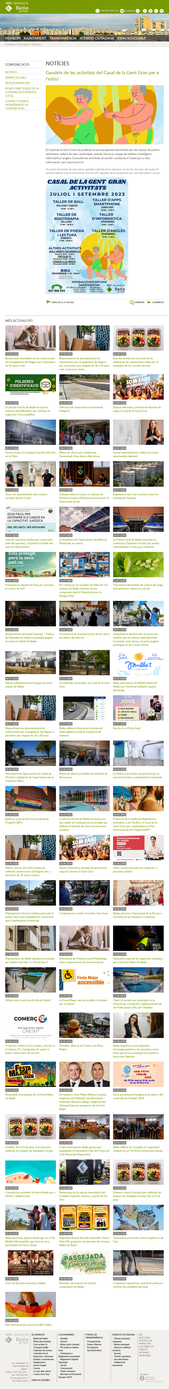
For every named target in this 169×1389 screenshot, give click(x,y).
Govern (63, 1341)
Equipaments (39, 1362)
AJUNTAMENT (35, 38)
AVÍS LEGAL (145, 1337)
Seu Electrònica (94, 1350)
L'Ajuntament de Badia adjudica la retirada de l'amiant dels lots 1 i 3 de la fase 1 (29, 960)
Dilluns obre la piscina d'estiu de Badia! (28, 1000)
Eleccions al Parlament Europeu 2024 (70, 1376)
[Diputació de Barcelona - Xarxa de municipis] (150, 1381)
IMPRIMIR (139, 302)
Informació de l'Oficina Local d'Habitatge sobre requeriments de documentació (83, 960)
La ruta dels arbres (42, 1371)
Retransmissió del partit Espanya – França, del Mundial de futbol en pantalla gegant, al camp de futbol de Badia (29, 637)
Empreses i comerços (43, 1356)
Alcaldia (64, 1338)
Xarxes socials (15, 77)
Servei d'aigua (40, 1365)
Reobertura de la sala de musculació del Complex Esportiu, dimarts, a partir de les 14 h (83, 1196)
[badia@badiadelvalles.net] (121, 10)
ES (125, 10)
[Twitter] (149, 10)
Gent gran (23, 44)
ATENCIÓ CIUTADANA (97, 38)
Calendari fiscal (40, 1353)
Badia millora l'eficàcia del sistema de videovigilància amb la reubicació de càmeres (80, 731)
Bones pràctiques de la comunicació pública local (22, 92)
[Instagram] (161, 10)
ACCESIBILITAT (146, 1346)
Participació (92, 1347)
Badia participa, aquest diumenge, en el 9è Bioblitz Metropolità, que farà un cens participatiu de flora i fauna (30, 1241)
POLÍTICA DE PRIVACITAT (145, 1342)
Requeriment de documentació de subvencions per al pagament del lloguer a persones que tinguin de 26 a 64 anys (29, 731)
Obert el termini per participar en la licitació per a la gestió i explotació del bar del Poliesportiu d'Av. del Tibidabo (137, 1003)
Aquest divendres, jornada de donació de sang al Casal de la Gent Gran (137, 409)
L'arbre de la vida (41, 1374)
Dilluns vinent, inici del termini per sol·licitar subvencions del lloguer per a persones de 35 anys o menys (27, 871)
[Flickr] (155, 10)
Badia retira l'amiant (69, 1344)
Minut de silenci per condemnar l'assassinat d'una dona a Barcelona (79, 454)
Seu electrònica (121, 1359)
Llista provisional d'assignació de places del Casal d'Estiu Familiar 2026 (138, 1096)
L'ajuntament (66, 1334)
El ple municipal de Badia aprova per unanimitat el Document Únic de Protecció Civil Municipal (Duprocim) (84, 1150)
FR (133, 10)
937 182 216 (19, 1371)
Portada (10, 44)
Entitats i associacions (43, 1359)
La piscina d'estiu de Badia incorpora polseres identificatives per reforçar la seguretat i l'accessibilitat (27, 410)
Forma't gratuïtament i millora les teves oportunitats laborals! (136, 454)
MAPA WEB (144, 1355)
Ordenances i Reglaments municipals (69, 1355)
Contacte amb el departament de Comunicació (17, 104)
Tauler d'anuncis (67, 1371)
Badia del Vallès (40, 1338)
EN (129, 10)
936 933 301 (22, 1374)
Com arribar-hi (40, 1344)
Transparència (94, 1341)
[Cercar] (137, 10)
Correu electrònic (18, 1377)
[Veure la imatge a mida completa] (87, 235)
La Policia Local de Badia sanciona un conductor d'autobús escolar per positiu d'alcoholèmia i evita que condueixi (136, 543)
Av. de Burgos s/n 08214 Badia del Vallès (20, 1366)
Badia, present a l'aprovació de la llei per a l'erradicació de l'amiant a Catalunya (137, 915)
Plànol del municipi (42, 1341)
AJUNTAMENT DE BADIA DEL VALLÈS (16, 7)
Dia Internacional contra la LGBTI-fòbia (28, 1325)
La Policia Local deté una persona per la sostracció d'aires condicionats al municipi (137, 775)
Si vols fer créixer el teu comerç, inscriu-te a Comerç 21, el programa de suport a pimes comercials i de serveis (30, 1049)
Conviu (36, 1368)
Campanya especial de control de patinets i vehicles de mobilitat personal (138, 1285)
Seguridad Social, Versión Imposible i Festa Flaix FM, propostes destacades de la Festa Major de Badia (84, 1241)
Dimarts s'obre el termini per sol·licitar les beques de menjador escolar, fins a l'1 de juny (137, 1196)
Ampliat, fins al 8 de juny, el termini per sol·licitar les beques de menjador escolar (29, 1149)
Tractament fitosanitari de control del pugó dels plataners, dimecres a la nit (138, 586)
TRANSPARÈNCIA (63, 38)
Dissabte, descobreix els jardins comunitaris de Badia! (77, 1285)
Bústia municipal (121, 1344)
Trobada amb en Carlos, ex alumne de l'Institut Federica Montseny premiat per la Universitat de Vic (84, 497)
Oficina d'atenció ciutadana (121, 1340)
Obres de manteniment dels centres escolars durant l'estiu (26, 496)
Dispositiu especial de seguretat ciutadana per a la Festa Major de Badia (138, 960)
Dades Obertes (94, 1344)
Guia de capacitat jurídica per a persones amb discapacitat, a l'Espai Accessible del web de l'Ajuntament (29, 543)
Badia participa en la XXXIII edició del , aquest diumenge (135, 686)
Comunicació (66, 1368)
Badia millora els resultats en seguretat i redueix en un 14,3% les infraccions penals (138, 1149)
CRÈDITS (143, 1349)
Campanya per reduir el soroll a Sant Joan (83, 913)
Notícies (37, 44)
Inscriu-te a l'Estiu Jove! (127, 728)
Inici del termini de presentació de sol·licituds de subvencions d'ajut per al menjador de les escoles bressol (135, 361)
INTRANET (144, 1352)
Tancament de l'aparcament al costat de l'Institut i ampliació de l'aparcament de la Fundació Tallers (29, 777)
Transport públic (41, 1347)
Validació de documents (118, 1364)
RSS (141, 1334)
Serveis (117, 1353)
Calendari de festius (42, 1350)
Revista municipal (17, 83)
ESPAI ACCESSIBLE (132, 38)
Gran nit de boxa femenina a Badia (25, 1283)
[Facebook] (144, 10)
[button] (155, 302)
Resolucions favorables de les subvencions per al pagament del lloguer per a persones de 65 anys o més (30, 361)
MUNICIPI (12, 38)
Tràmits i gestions (122, 1356)
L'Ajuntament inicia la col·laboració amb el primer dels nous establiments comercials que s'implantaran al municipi (29, 916)
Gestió (63, 1365)
